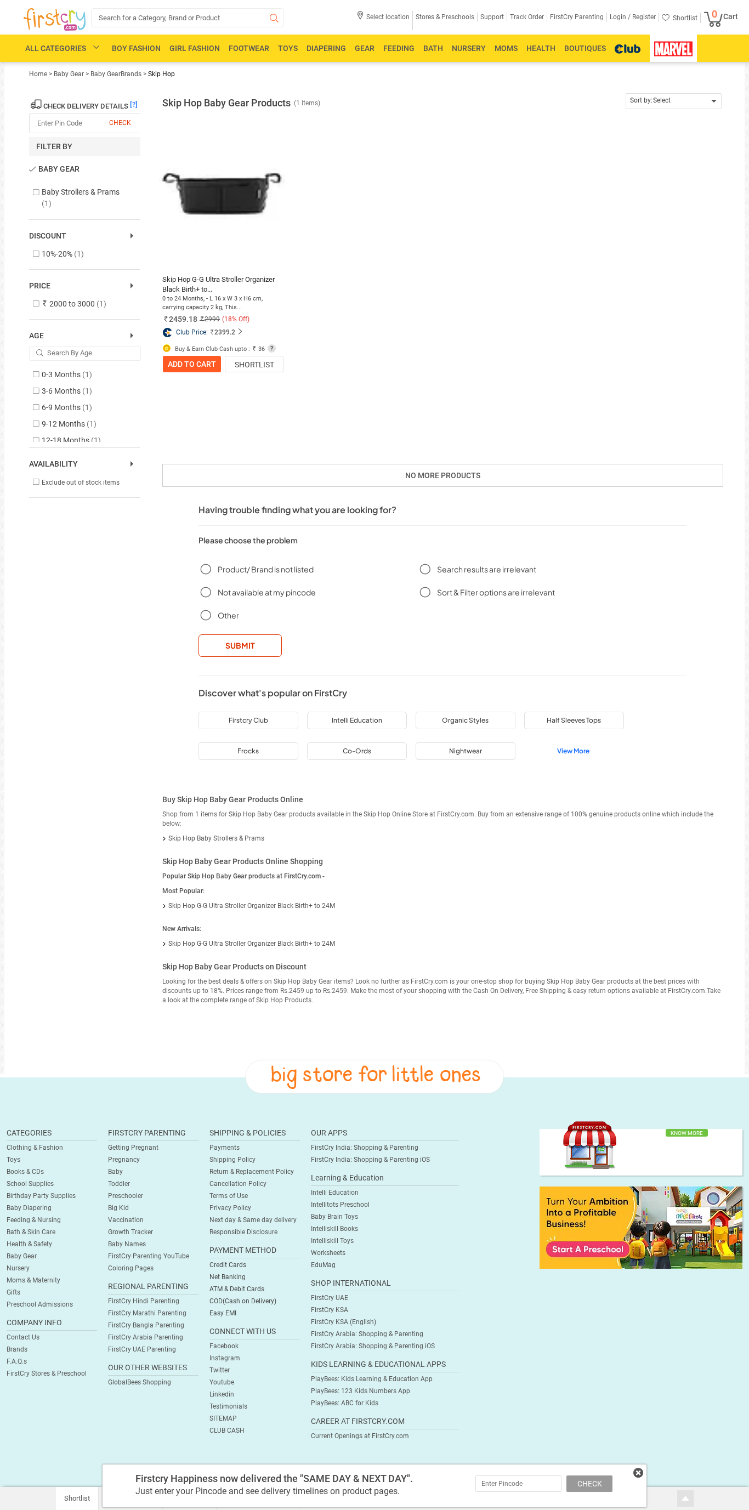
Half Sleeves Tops (574, 720)
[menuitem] (55, 19)
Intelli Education (357, 720)
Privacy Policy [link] (230, 1208)
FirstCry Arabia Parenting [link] (145, 1337)
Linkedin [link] (221, 1394)
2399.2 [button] (224, 332)
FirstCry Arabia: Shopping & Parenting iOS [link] (373, 1346)
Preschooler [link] (125, 1196)
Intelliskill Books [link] (334, 1229)
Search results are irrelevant (486, 569)
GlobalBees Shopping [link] (139, 1382)
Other (228, 615)
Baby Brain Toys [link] (334, 1217)
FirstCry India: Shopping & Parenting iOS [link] (370, 1159)
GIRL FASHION (194, 48)
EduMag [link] (323, 1265)
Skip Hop (161, 74)
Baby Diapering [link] (29, 1208)
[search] (187, 18)
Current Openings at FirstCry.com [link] (360, 1436)
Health (540, 48)
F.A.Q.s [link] (17, 1361)
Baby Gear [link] (70, 74)
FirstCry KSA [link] (329, 1310)
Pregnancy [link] (124, 1159)
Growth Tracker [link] (130, 1232)
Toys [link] (13, 1159)
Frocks (248, 751)
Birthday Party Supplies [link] (41, 1196)
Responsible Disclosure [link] (243, 1232)
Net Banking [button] (227, 1277)
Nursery (469, 48)
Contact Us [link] (23, 1337)
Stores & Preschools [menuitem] (445, 17)
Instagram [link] (224, 1358)
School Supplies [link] (30, 1184)
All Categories (55, 48)
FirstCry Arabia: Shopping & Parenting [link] (367, 1334)
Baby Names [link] (127, 1244)
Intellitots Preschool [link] (340, 1204)
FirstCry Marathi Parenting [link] (147, 1313)
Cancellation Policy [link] (237, 1184)
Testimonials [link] (228, 1406)
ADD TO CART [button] (192, 364)
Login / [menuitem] (620, 17)
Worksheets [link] (328, 1253)
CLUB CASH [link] (227, 1430)
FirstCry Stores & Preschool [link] (47, 1373)
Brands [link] (17, 1349)
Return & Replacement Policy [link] (251, 1172)
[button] (383, 20)
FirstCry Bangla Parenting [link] (146, 1325)
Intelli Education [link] (335, 1192)
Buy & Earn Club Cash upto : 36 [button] (219, 349)
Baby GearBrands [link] (115, 74)
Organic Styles (465, 720)
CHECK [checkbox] (120, 123)
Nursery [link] (18, 1268)
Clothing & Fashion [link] (35, 1147)
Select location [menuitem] (388, 17)
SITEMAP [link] (223, 1418)
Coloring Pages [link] (131, 1268)
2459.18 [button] (183, 319)
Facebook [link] (224, 1346)
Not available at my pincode (267, 592)
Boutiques (585, 48)
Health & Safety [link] (29, 1244)
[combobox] (674, 101)
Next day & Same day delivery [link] (253, 1220)
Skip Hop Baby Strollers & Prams (216, 838)
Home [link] (39, 74)
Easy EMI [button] (222, 1313)
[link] (641, 1227)
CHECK (589, 1483)
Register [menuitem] (643, 17)
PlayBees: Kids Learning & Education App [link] (372, 1379)
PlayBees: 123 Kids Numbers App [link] (360, 1391)
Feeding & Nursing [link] (34, 1220)
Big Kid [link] (118, 1208)
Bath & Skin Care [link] (31, 1232)
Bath (433, 48)
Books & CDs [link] (25, 1172)
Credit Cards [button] (227, 1265)
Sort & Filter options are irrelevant (496, 592)
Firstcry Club (248, 720)
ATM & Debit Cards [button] (236, 1289)
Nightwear (465, 751)
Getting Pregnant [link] (133, 1147)
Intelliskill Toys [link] (332, 1241)
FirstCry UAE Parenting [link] (142, 1349)
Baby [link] (115, 1172)
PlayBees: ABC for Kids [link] (344, 1403)
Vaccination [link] (126, 1220)
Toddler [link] (119, 1184)
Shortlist (254, 364)
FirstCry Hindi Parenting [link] (143, 1301)
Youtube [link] (221, 1382)
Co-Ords (357, 751)
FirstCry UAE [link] (329, 1298)
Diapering (326, 48)
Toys (288, 48)
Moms (506, 48)
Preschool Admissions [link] (40, 1304)
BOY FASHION (136, 48)
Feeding (399, 48)
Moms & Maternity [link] (33, 1280)
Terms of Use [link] (228, 1196)
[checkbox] (79, 198)
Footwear (249, 48)
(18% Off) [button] (235, 319)
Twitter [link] (219, 1370)
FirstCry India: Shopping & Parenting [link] (364, 1147)
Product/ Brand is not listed (266, 569)
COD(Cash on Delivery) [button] (242, 1301)
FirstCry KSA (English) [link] (343, 1322)
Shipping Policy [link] (232, 1159)
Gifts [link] (13, 1292)
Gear (364, 48)
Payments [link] (224, 1147)
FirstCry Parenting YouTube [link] (148, 1256)
